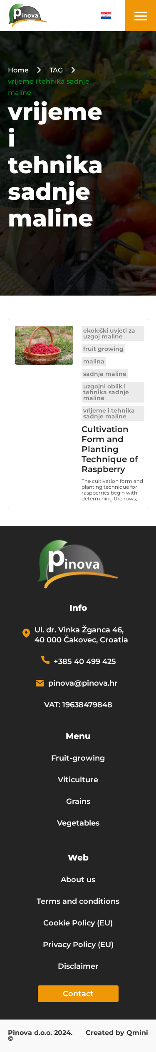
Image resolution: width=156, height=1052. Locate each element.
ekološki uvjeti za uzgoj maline (109, 333)
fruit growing (103, 349)
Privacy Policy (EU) (78, 944)
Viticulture (78, 779)
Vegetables (78, 823)
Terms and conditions (78, 901)
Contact (78, 993)
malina (93, 361)
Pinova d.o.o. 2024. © (40, 1036)
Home (18, 70)
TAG (56, 70)
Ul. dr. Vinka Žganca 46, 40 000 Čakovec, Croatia (81, 634)
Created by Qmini (117, 1033)
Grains (78, 801)
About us (78, 879)
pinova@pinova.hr (83, 683)
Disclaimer (78, 966)
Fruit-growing (78, 758)
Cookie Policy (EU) (78, 923)
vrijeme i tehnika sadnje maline (109, 413)
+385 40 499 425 (85, 661)
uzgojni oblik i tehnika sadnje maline (106, 392)
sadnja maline (104, 374)
